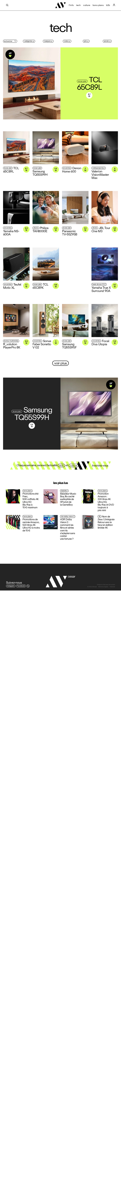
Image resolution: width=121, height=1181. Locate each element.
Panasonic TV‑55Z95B (69, 232)
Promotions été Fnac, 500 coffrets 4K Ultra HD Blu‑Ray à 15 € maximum (30, 501)
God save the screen (109, 585)
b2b (108, 5)
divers (35, 228)
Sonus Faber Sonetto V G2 (41, 344)
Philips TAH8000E (40, 229)
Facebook (21, 586)
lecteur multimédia (11, 341)
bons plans (98, 5)
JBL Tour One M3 (100, 229)
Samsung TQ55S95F (69, 345)
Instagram (10, 586)
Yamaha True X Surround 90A (101, 289)
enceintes (67, 168)
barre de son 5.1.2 (98, 284)
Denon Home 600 (71, 170)
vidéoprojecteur (98, 168)
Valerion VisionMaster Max (100, 174)
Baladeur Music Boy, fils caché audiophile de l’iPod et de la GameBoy (68, 499)
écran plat (82, 81)
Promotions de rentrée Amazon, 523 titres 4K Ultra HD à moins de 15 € (31, 525)
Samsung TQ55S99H (40, 173)
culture (86, 5)
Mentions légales (103, 587)
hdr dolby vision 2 (67, 516)
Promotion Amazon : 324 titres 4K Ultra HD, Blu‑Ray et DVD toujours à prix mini (106, 502)
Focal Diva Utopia (100, 342)
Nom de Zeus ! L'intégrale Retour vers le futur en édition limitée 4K (106, 522)
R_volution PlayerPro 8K (11, 345)
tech (78, 5)
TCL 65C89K (40, 286)
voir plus (60, 363)
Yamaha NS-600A (11, 232)
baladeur (64, 490)
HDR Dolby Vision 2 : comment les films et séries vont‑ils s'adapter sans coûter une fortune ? (67, 529)
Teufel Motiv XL (12, 286)
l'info (71, 5)
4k (99, 516)
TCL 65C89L (89, 83)
